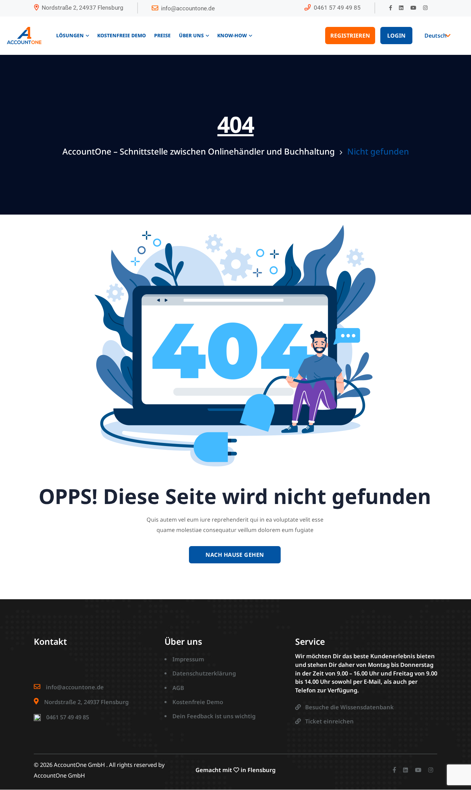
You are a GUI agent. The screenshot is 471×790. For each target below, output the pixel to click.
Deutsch (435, 35)
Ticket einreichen (329, 721)
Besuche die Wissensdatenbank (349, 707)
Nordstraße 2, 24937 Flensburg (82, 7)
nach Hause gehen (235, 555)
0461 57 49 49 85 (337, 7)
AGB (178, 688)
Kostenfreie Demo (197, 702)
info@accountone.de (188, 8)
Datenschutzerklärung (204, 673)
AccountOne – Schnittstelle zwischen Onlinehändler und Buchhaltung (198, 151)
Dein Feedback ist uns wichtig (213, 716)
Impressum (188, 659)
